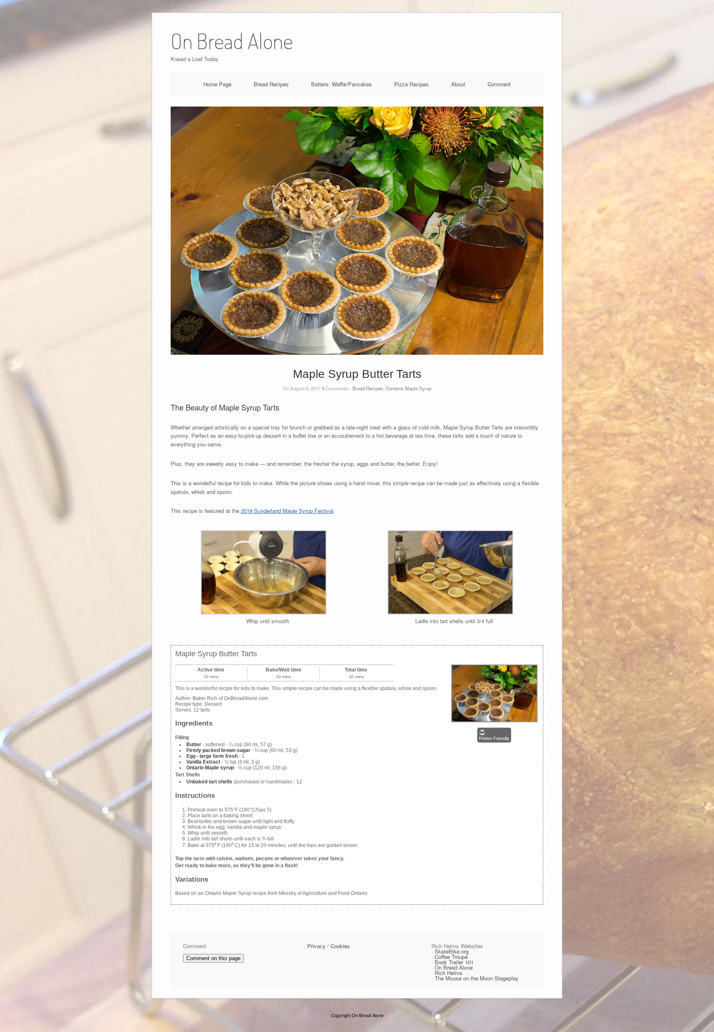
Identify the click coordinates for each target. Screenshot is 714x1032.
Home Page (217, 84)
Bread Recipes (271, 84)
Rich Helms (448, 973)
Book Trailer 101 (454, 962)
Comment (499, 84)
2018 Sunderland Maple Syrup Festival (287, 511)
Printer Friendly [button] (494, 738)
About (458, 84)
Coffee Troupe (451, 957)
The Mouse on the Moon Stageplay (477, 978)
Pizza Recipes (411, 84)
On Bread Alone (454, 967)
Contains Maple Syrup (408, 388)
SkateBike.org (452, 951)
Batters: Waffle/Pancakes (341, 84)
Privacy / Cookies (328, 946)
